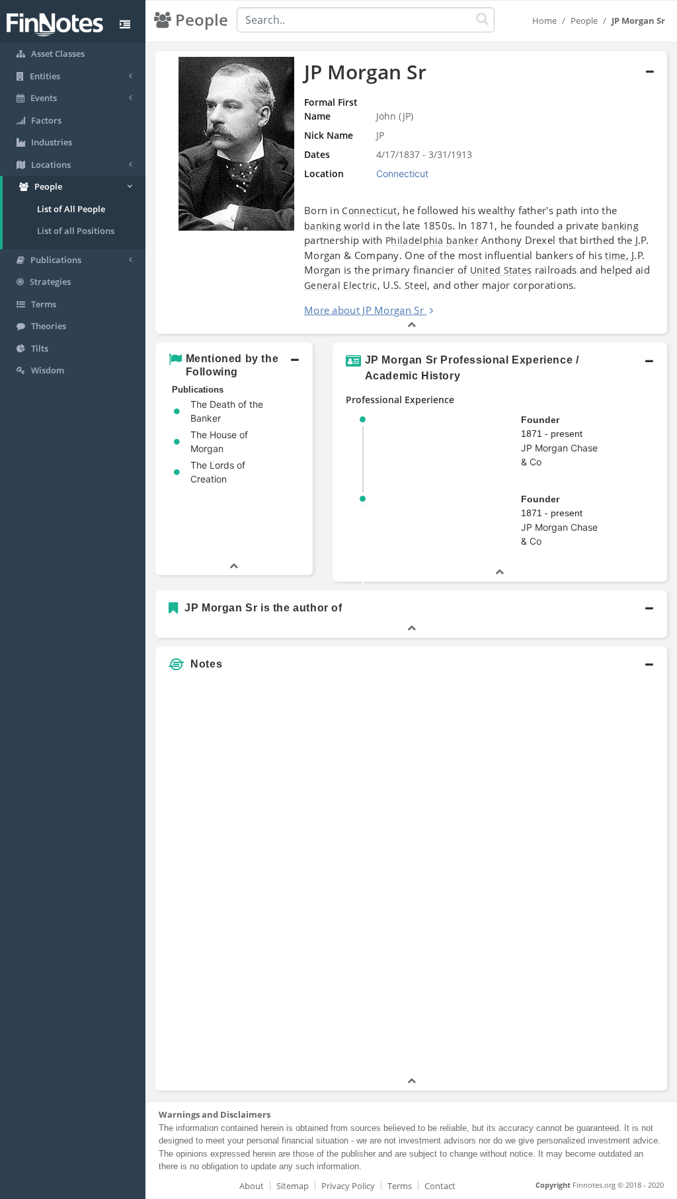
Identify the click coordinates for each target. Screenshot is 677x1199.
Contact (440, 1186)
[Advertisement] (600, 875)
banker (462, 240)
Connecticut (369, 210)
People (584, 20)
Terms (399, 1186)
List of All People (71, 209)
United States (501, 270)
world (357, 225)
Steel (416, 285)
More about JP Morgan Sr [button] (364, 310)
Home (544, 20)
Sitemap (292, 1186)
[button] (411, 192)
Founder (540, 419)
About (251, 1186)
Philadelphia (414, 240)
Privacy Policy (348, 1186)
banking (322, 225)
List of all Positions (75, 231)
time (615, 255)
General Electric (341, 285)
